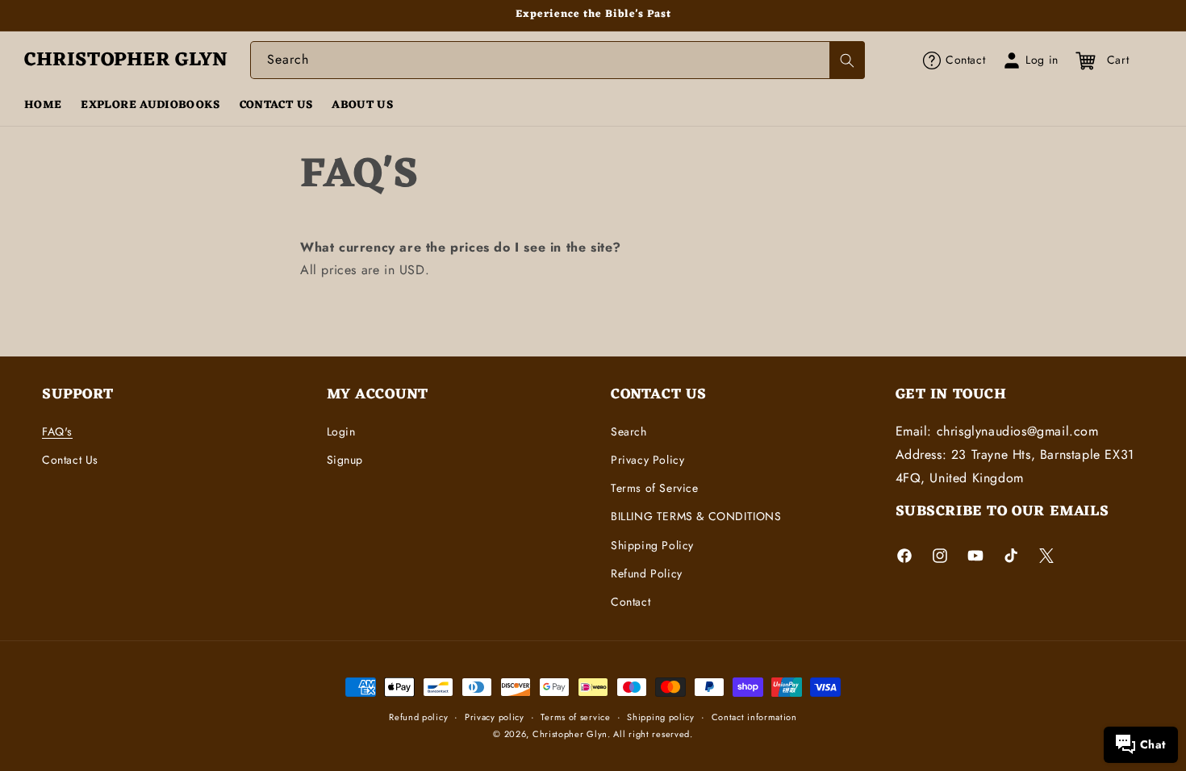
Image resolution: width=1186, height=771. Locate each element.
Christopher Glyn (570, 733)
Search (629, 431)
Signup (345, 460)
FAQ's (57, 431)
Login (341, 431)
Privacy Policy (647, 460)
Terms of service (575, 717)
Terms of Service (655, 488)
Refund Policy (647, 573)
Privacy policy (494, 717)
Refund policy (418, 717)
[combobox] (557, 60)
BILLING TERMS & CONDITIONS (696, 516)
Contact (630, 602)
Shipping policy (661, 717)
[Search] (847, 60)
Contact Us (70, 460)
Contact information (754, 717)
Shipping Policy (652, 545)
